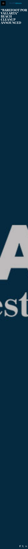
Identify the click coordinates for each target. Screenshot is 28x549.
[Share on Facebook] (20, 546)
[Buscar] (7, 3)
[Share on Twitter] (23, 546)
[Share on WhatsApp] (26, 546)
